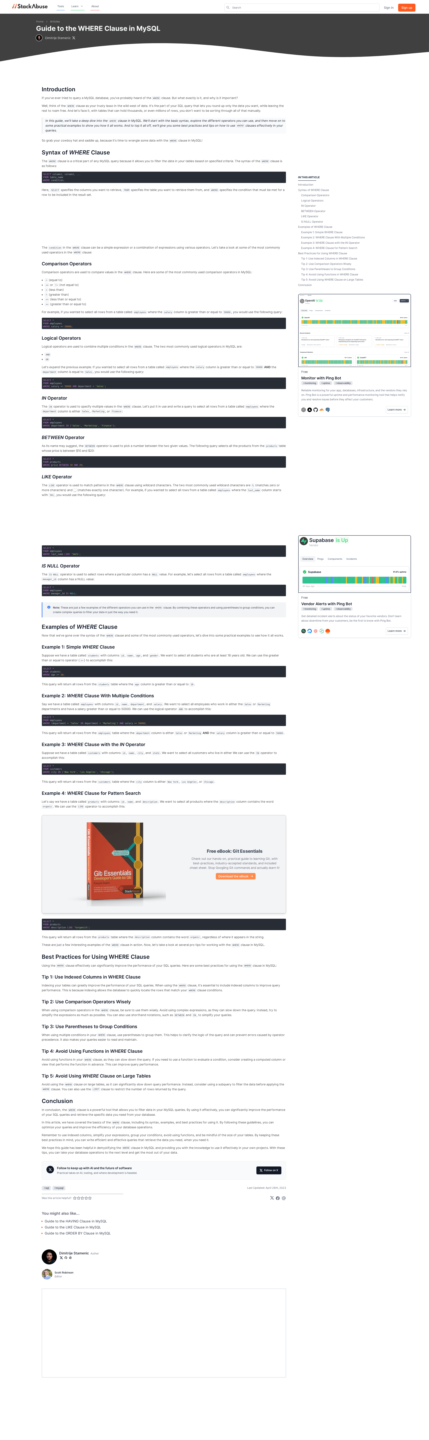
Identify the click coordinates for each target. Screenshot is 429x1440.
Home (39, 21)
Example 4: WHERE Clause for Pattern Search (329, 248)
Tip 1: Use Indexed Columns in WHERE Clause (329, 258)
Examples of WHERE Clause (315, 226)
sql (46, 1188)
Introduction (305, 184)
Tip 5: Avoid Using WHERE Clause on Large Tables (332, 279)
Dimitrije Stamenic (58, 38)
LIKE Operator (309, 216)
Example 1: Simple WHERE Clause (322, 232)
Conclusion (305, 285)
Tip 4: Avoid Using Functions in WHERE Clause (329, 274)
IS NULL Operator (312, 221)
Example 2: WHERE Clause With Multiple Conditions (333, 237)
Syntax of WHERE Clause (313, 190)
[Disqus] (163, 1333)
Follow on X (271, 1170)
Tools (60, 6)
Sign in (389, 7)
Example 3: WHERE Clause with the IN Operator (330, 242)
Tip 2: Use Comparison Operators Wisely (326, 263)
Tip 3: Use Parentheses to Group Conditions (328, 269)
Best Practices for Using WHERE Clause (322, 253)
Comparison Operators (315, 195)
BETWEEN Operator (313, 211)
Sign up (406, 7)
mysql (59, 1188)
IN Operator (308, 205)
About (95, 6)
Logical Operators (312, 200)
